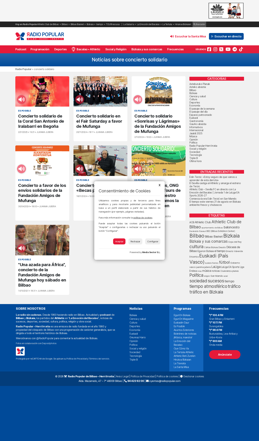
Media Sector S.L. (151, 252)
